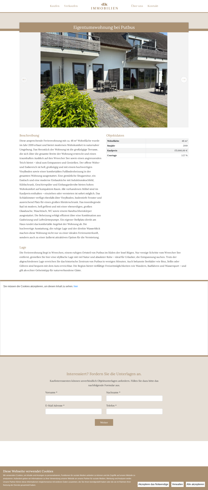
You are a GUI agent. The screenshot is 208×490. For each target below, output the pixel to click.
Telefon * (111, 405)
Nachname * (113, 392)
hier (76, 286)
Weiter (104, 422)
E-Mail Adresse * (54, 405)
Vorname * (51, 392)
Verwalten (177, 484)
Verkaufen (71, 6)
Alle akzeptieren (195, 484)
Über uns (137, 6)
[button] (184, 80)
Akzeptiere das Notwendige (153, 484)
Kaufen (55, 6)
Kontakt (153, 6)
